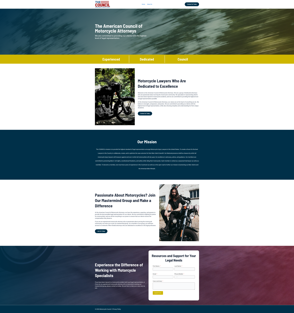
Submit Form (157, 293)
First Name (156, 266)
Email (154, 274)
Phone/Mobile (178, 274)
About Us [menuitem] (149, 4)
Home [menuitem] (143, 4)
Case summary (157, 281)
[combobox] (176, 277)
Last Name (177, 266)
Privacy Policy (117, 309)
